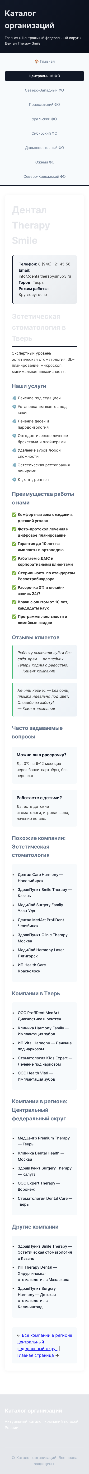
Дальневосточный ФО (44, 147)
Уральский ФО (44, 119)
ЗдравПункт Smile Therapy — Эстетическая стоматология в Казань (45, 1252)
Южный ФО (44, 162)
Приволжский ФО (44, 104)
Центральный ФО (44, 76)
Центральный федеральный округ (50, 38)
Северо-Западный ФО (44, 90)
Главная (11, 38)
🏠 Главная (44, 61)
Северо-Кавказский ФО (44, 176)
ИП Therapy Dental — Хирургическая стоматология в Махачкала (43, 1273)
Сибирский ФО (44, 133)
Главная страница (35, 1355)
